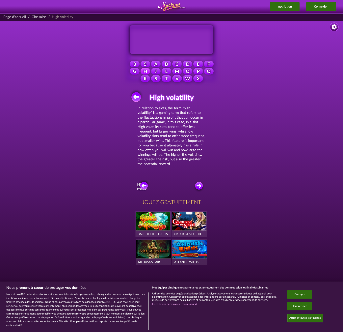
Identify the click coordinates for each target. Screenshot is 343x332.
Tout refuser (300, 306)
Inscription (284, 6)
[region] (171, 307)
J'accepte (299, 294)
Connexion (321, 6)
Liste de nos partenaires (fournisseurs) (174, 304)
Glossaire (39, 17)
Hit (198, 187)
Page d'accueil (14, 17)
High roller (141, 187)
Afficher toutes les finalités (305, 318)
